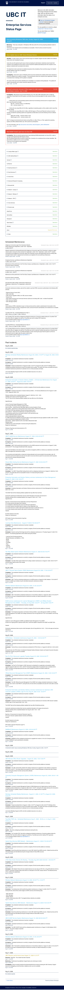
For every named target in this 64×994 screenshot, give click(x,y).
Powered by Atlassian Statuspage (52, 980)
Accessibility (28, 987)
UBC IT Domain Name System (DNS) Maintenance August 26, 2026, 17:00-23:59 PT (29, 570)
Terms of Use (18, 987)
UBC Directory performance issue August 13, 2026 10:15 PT (22, 955)
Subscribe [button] (55, 39)
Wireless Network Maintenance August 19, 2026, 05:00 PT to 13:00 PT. (25, 880)
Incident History (9, 980)
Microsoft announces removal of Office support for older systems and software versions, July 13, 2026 (25, 90)
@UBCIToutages (42, 32)
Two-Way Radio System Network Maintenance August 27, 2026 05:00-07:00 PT (27, 552)
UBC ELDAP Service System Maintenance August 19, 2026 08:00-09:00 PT (26, 918)
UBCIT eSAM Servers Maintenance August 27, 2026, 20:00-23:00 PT (24, 436)
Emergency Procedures (10, 987)
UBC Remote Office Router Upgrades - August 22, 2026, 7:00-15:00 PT (25, 759)
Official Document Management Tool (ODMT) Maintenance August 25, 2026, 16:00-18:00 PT (31, 673)
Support (43, 2)
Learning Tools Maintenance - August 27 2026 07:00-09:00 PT (22, 523)
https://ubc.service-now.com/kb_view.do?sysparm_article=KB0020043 (33, 124)
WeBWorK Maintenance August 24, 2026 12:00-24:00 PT (21, 729)
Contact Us (34, 987)
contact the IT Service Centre (45, 28)
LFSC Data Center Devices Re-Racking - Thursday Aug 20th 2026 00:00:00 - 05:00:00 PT (30, 860)
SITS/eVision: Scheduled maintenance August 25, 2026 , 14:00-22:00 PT (25, 638)
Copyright (24, 987)
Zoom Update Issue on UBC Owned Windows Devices (22, 55)
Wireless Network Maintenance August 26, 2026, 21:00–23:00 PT (23, 586)
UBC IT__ (18, 20)
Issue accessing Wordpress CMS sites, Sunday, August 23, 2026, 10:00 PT (25, 40)
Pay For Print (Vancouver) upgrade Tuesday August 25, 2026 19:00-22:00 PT (26, 656)
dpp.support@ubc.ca (25, 319)
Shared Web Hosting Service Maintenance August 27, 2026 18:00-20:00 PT (26, 462)
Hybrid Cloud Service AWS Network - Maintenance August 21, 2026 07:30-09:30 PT (28, 841)
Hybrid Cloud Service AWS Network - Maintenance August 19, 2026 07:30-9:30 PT (28, 903)
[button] (52, 2)
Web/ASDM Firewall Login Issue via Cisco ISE (19, 132)
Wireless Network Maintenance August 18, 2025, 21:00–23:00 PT (23, 937)
